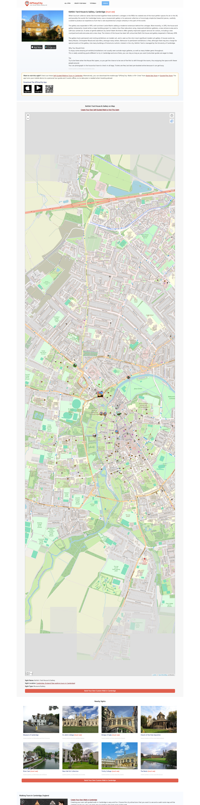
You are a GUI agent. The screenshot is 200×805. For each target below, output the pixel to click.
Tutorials (93, 3)
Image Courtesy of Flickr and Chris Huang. (113, 775)
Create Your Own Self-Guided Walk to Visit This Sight (100, 110)
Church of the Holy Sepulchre (151, 735)
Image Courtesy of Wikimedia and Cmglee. (73, 775)
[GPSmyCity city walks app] (36, 3)
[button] (100, 394)
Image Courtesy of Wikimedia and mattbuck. (35, 775)
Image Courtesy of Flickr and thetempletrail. (152, 738)
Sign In (105, 3)
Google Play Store (166, 75)
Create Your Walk (80, 3)
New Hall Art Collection (70, 771)
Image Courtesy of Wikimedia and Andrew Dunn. (82, 69)
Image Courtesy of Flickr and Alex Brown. (152, 775)
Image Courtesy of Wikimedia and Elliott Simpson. (36, 738)
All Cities (68, 3)
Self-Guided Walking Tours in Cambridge (67, 75)
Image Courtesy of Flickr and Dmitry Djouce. (113, 738)
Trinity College (106, 771)
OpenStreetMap (162, 675)
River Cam (26, 771)
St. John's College (68, 735)
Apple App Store (152, 75)
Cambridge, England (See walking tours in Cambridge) (55, 683)
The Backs (144, 771)
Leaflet (154, 675)
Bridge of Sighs (107, 735)
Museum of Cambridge (31, 735)
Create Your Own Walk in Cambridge (84, 800)
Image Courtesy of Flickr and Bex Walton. (73, 738)
